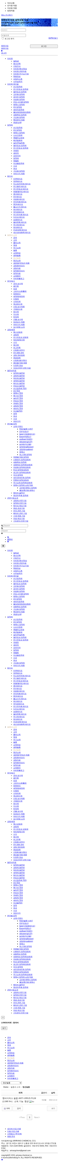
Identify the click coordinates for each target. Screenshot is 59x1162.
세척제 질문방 (19, 381)
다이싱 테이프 (19, 217)
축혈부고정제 (18, 138)
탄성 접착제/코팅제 (21, 470)
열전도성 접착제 (19, 92)
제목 (21, 1093)
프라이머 (17, 156)
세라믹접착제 (18, 110)
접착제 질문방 (19, 373)
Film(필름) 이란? (26, 429)
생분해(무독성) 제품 (21, 263)
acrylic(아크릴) (25, 444)
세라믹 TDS (18, 408)
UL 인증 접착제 (25, 454)
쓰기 (53, 1108)
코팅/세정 (11, 330)
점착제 (16, 158)
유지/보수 (11, 281)
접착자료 (17, 273)
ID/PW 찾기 (53, 38)
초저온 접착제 (19, 97)
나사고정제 (17, 135)
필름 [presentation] (9, 1050)
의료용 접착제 (19, 99)
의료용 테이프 (19, 199)
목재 (15, 245)
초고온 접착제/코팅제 (22, 472)
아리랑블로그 (18, 278)
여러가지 (17, 421)
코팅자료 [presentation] (11, 1068)
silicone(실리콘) (25, 442)
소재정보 (17, 253)
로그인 (44, 46)
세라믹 (16, 153)
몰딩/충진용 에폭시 (27, 490)
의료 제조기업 (19, 518)
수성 (15, 166)
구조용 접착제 (19, 117)
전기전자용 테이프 (20, 215)
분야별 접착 (12, 424)
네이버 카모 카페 (14, 1129)
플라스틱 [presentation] (11, 1042)
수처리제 (17, 301)
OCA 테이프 (18, 204)
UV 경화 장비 (18, 353)
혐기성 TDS (18, 396)
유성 (15, 168)
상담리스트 (17, 79)
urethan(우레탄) (25, 439)
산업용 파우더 (19, 350)
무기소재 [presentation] (11, 1048)
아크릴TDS (17, 411)
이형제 (16, 299)
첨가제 (16, 345)
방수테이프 (17, 209)
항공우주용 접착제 (20, 495)
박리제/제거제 (19, 340)
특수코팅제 (17, 332)
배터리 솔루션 (19, 493)
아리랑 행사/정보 (20, 69)
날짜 (53, 1093)
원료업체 (17, 358)
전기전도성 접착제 (20, 89)
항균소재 (17, 261)
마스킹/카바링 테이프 (22, 184)
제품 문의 (11, 1136)
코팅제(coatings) (26, 449)
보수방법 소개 (19, 327)
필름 (15, 250)
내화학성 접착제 (19, 115)
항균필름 (17, 258)
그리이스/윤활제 (19, 291)
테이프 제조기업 (19, 506)
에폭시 (22, 452)
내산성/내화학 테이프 (22, 232)
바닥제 (16, 317)
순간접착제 (17, 87)
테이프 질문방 (19, 383)
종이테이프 (17, 194)
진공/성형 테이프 (20, 230)
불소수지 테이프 (19, 207)
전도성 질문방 (19, 386)
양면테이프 (17, 181)
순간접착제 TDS (19, 388)
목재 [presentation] (9, 1045)
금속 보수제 (18, 284)
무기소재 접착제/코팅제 (22, 483)
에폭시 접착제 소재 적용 (23, 485)
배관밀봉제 (17, 140)
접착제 (10, 125)
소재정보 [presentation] (11, 1053)
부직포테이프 (18, 212)
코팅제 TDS (18, 406)
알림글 (16, 61)
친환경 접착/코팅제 (21, 480)
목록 (8, 1108)
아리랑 (10, 58)
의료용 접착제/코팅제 (22, 467)
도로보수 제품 (19, 322)
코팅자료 (17, 268)
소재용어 (17, 276)
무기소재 (17, 248)
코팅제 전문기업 (19, 501)
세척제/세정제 (19, 296)
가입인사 (17, 66)
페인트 (16, 286)
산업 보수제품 (19, 307)
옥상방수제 (17, 304)
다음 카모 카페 (13, 1131)
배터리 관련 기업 (20, 513)
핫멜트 (16, 161)
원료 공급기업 (19, 508)
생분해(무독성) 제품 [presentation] (15, 1063)
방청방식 (17, 294)
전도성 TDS (18, 401)
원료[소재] (17, 122)
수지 (15, 342)
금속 (15, 238)
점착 (15, 414)
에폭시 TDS (18, 393)
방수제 (16, 312)
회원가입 (4, 46)
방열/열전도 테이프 (21, 191)
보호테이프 (17, 220)
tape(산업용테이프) (27, 434)
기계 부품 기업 (19, 516)
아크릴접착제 (18, 163)
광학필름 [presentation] (11, 1055)
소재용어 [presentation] (11, 1076)
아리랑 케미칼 (13, 84)
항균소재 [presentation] (11, 1060)
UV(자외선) (24, 431)
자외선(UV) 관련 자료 (22, 368)
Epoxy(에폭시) (25, 437)
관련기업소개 (12, 498)
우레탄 (16, 151)
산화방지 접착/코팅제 (22, 460)
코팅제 (16, 335)
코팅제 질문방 (19, 376)
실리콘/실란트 (19, 143)
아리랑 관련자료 (19, 71)
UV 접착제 (17, 107)
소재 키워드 (18, 426)
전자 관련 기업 (19, 511)
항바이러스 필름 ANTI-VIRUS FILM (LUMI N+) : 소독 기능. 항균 (19, 1100)
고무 (15, 240)
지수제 (16, 314)
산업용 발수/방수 (20, 360)
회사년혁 (17, 64)
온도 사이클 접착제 (21, 102)
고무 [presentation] (9, 1040)
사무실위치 (17, 81)
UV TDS (16, 391)
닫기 (4, 1028)
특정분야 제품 (19, 120)
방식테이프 (17, 227)
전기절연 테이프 (19, 186)
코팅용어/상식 (19, 266)
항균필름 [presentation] (11, 1058)
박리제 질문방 (19, 378)
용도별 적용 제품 (20, 363)
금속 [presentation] (9, 1037)
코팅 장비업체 (19, 355)
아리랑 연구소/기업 (21, 74)
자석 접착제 (18, 475)
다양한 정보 (18, 365)
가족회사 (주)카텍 (14, 1134)
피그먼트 (17, 348)
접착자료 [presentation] (11, 1073)
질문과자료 (11, 371)
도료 (15, 289)
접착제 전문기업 (19, 503)
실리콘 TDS (18, 398)
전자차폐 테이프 (19, 202)
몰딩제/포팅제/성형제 (22, 112)
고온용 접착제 (19, 94)
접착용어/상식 (19, 271)
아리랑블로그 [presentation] (12, 1078)
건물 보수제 (18, 319)
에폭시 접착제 (19, 105)
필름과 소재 (12, 235)
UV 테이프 (17, 197)
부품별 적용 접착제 (21, 457)
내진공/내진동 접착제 (22, 478)
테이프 (10, 176)
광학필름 (17, 255)
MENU (10, 539)
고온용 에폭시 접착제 (28, 488)
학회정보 (17, 76)
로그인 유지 (9, 39)
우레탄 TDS (18, 403)
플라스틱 (17, 243)
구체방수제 (17, 309)
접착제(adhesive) (26, 447)
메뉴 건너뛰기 (7, 15)
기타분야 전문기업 (20, 521)
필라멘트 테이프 (19, 222)
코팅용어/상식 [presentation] (13, 1066)
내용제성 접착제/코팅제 (22, 465)
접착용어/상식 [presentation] (13, 1071)
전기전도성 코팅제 (20, 337)
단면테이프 (17, 179)
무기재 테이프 (19, 225)
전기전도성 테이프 (20, 189)
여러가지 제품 (19, 174)
